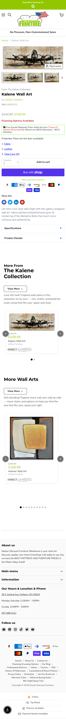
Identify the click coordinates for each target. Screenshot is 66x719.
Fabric (7, 143)
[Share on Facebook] (4, 202)
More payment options (33, 180)
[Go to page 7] (37, 507)
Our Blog (46, 664)
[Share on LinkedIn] (16, 202)
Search (18, 660)
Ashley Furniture (14, 99)
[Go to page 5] (31, 507)
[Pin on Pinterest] (22, 202)
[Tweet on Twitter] (10, 202)
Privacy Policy (14, 674)
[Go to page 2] (34, 359)
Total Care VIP (12, 154)
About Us (29, 660)
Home (5, 40)
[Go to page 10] (45, 507)
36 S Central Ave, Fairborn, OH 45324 (21, 594)
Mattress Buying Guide (40, 677)
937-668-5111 (9, 613)
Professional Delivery (17, 667)
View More (14, 288)
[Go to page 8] (40, 507)
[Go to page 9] (42, 507)
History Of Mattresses (15, 670)
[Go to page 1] (32, 359)
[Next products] (60, 334)
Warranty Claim (18, 677)
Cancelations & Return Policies (43, 670)
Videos (34, 667)
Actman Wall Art (17, 471)
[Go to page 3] (26, 507)
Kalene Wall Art (16, 341)
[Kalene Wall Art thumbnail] (14, 77)
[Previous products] (6, 334)
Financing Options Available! (18, 120)
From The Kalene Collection (16, 89)
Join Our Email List (46, 674)
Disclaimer (29, 674)
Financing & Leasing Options (25, 664)
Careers (44, 667)
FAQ (53, 667)
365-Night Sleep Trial (33, 680)
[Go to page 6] (34, 507)
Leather (8, 149)
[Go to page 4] (29, 507)
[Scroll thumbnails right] (61, 78)
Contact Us (42, 660)
